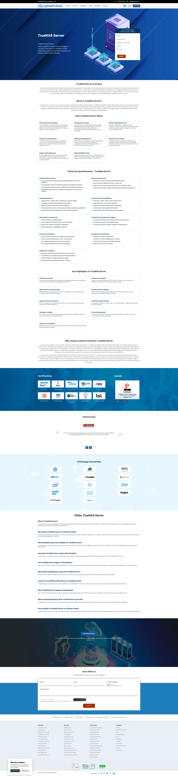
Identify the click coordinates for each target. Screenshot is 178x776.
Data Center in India (94, 730)
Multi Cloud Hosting (42, 743)
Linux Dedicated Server (43, 755)
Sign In (129, 6)
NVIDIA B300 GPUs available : (45, 1)
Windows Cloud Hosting (43, 741)
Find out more (25, 770)
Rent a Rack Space (42, 752)
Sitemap (118, 741)
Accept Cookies (15, 770)
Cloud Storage (41, 730)
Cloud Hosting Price (42, 736)
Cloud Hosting (90, 717)
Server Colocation (94, 743)
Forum (117, 736)
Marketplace (83, 6)
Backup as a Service (69, 748)
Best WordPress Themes (70, 752)
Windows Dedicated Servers (70, 755)
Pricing (90, 6)
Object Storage (67, 743)
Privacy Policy (119, 743)
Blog (117, 732)
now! (54, 1)
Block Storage (67, 746)
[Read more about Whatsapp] (114, 773)
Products (67, 6)
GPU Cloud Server (42, 746)
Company (105, 6)
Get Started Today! (89, 633)
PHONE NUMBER (112, 682)
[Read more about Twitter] (101, 773)
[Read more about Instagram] (110, 773)
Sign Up (118, 727)
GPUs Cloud (79, 717)
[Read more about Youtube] (107, 773)
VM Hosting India (57, 717)
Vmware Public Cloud (69, 739)
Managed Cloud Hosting (43, 732)
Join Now (136, 6)
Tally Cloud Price (42, 750)
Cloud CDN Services (68, 736)
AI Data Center (93, 739)
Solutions (75, 6)
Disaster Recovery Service (70, 750)
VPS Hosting (119, 750)
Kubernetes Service (68, 732)
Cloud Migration (67, 734)
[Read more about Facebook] (98, 773)
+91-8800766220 (121, 1)
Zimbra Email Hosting (95, 752)
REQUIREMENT (45, 689)
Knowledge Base (120, 734)
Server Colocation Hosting (118, 717)
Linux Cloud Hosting (42, 739)
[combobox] (119, 43)
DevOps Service (68, 730)
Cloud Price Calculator (121, 730)
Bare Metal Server (94, 755)
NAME (42, 682)
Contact (118, 748)
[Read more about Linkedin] (104, 773)
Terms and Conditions (121, 746)
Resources (97, 6)
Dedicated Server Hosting (96, 746)
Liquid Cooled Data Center (96, 727)
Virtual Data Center (94, 741)
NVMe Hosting (69, 717)
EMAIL (75, 682)
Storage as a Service (69, 741)
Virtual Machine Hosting (43, 734)
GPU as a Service (94, 757)
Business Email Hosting (95, 750)
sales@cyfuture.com (134, 1)
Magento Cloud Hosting (43, 748)
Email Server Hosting (95, 748)
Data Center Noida (102, 717)
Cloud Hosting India (42, 727)
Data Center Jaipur (94, 734)
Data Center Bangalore (95, 736)
